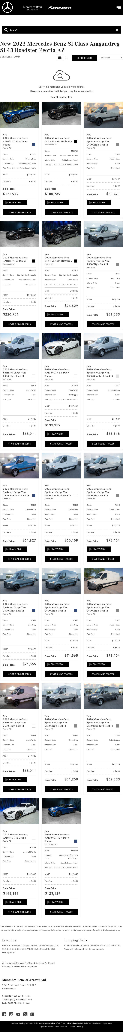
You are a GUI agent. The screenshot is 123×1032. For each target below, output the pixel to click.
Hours (27, 996)
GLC (14, 949)
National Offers (80, 949)
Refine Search (85, 58)
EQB (4, 952)
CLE (56, 945)
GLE (19, 949)
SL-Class (41, 949)
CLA (4, 949)
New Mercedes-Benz (11, 945)
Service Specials (96, 949)
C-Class (25, 945)
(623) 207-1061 (15, 1003)
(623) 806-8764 (15, 996)
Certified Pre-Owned (25, 963)
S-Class (41, 945)
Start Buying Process (19, 212)
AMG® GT (31, 949)
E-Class (34, 945)
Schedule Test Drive (90, 945)
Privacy (72, 1026)
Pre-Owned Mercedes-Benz (24, 966)
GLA (9, 949)
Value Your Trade (108, 945)
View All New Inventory (61, 97)
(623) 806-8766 (17, 999)
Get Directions (9, 988)
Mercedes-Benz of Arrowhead (24, 980)
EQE (48, 949)
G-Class (49, 945)
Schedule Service (72, 945)
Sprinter (11, 952)
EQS (53, 949)
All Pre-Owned (8, 963)
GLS (24, 949)
